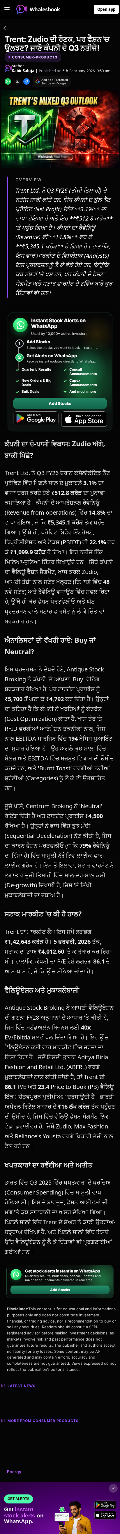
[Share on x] (17, 81)
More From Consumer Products (43, 1421)
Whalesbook (45, 9)
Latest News (22, 1386)
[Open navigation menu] (7, 9)
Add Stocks (60, 403)
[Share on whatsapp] (8, 81)
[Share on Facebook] (26, 81)
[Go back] (4, 29)
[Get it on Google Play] (36, 419)
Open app (106, 9)
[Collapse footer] (113, 1488)
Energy (14, 1471)
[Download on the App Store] (84, 419)
